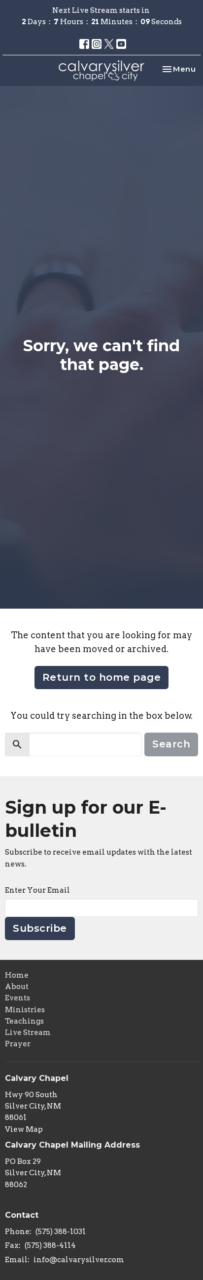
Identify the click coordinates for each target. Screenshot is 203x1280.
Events (17, 997)
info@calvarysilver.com (79, 1259)
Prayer (18, 1043)
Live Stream (28, 1032)
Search (171, 744)
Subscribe (40, 928)
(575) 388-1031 (60, 1231)
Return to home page (101, 677)
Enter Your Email (37, 890)
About (17, 986)
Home (17, 975)
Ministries (25, 1009)
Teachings (24, 1021)
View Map (24, 1129)
